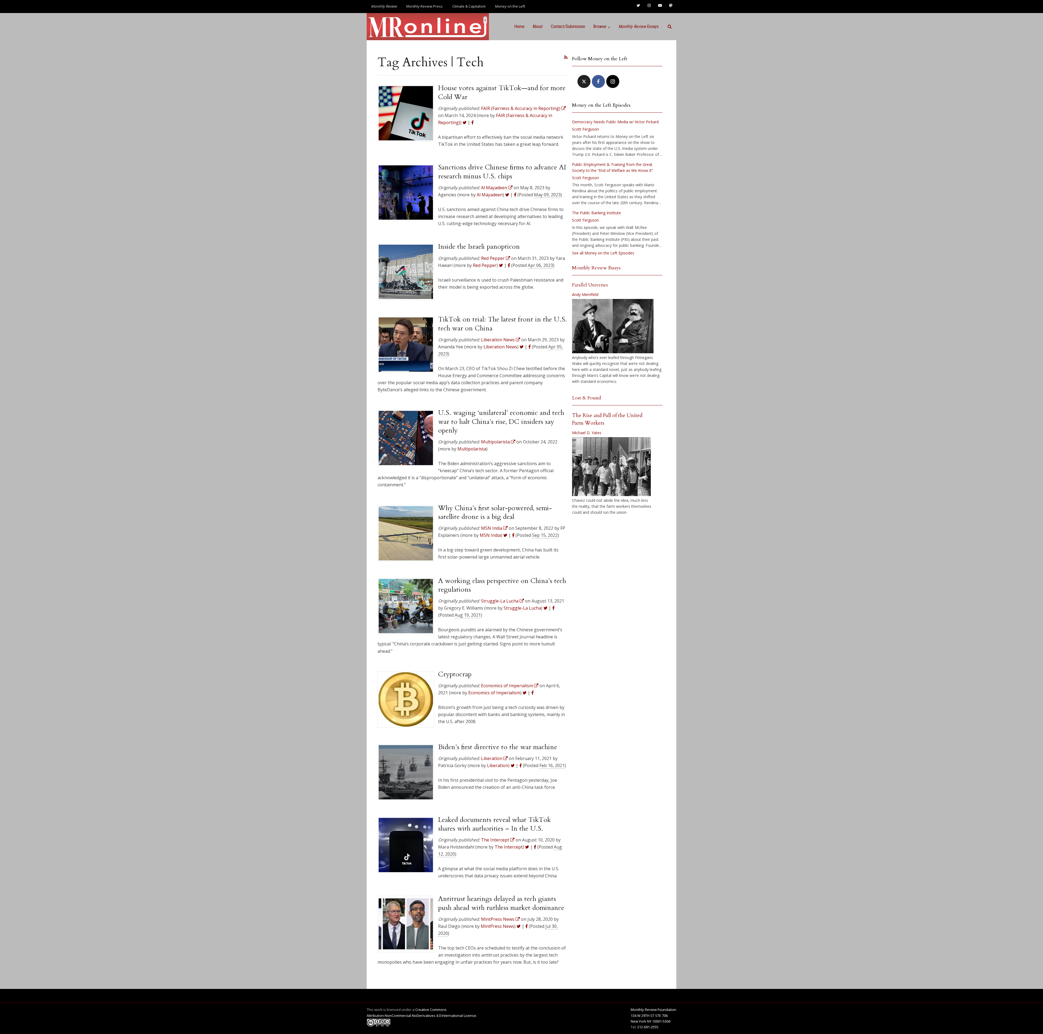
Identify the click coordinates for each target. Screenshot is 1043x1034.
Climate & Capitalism (469, 6)
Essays (638, 26)
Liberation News (500, 347)
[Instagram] (612, 81)
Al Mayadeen (490, 195)
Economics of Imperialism (494, 693)
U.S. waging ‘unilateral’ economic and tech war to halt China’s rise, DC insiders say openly (501, 421)
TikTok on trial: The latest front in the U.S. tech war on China (502, 324)
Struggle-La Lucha (522, 608)
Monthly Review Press (424, 6)
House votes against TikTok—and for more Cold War (502, 92)
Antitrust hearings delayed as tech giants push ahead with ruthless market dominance (501, 903)
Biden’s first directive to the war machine (497, 747)
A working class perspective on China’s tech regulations (502, 585)
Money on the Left (510, 6)
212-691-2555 (647, 1026)
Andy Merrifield (585, 294)
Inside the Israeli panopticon (479, 246)
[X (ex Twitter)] (583, 81)
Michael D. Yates (586, 432)
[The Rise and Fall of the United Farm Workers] (611, 466)
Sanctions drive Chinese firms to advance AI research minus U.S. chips (502, 172)
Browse (599, 26)
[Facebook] (598, 81)
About (538, 26)
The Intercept (509, 847)
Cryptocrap (455, 674)
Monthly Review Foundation (653, 1009)
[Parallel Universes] (613, 326)
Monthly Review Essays (596, 267)
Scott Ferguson (585, 129)
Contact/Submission (568, 26)
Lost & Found (586, 398)
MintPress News (497, 926)
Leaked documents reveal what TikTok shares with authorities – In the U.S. (494, 824)
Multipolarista (471, 449)
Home (519, 26)
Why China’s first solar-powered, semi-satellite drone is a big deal (495, 512)
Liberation (497, 765)
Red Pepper (485, 265)
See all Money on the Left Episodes (603, 253)
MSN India (490, 535)
